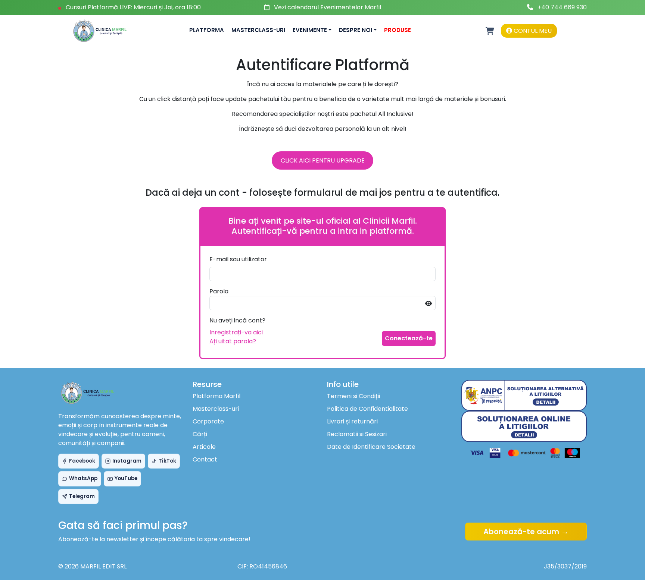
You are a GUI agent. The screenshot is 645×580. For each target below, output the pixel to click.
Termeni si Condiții (353, 396)
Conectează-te (409, 338)
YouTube (126, 478)
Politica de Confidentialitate (367, 408)
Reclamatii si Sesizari (357, 434)
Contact (205, 459)
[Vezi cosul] (490, 31)
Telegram (82, 496)
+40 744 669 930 (562, 7)
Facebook (82, 460)
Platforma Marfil (216, 396)
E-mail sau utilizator (238, 259)
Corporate (208, 421)
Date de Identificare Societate (371, 446)
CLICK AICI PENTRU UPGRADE (323, 160)
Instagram (126, 460)
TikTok (167, 460)
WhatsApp (83, 478)
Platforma (206, 30)
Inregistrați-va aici (236, 332)
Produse (397, 30)
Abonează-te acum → (525, 531)
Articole (204, 446)
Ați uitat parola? (232, 341)
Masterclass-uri (258, 30)
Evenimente (310, 30)
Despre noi (355, 30)
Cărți (200, 434)
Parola (218, 291)
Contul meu (532, 30)
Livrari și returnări (352, 421)
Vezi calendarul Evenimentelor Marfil (327, 7)
